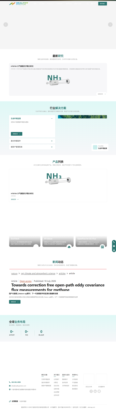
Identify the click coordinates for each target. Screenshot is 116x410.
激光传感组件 (16, 141)
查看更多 (100, 94)
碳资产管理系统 (16, 147)
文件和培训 (65, 401)
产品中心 (50, 3)
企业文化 (56, 401)
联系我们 (102, 3)
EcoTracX (15, 239)
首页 (35, 3)
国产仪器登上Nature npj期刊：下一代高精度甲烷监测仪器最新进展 (33, 294)
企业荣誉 (56, 407)
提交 (68, 373)
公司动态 (75, 395)
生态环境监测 (16, 118)
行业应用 (59, 3)
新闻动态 (69, 3)
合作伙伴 (11, 343)
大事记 (56, 398)
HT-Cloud (48, 239)
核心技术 (41, 343)
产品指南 (75, 398)
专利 (26, 343)
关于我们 (41, 3)
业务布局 (56, 404)
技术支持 (65, 398)
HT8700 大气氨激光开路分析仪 (22, 66)
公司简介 (56, 395)
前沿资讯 (75, 401)
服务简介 (65, 395)
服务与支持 (77, 3)
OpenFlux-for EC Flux (86, 239)
